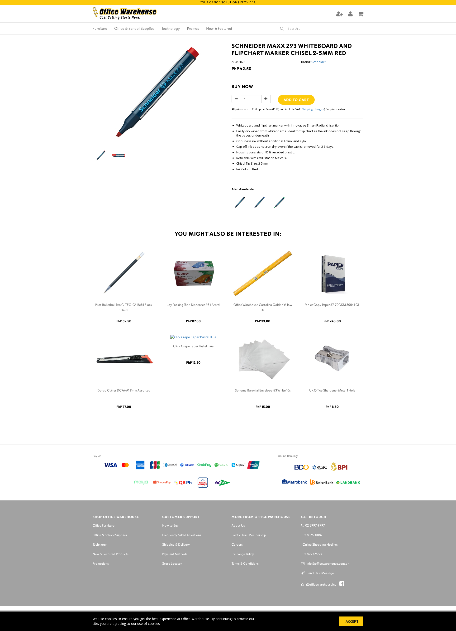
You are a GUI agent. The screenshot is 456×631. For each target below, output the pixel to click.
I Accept (351, 621)
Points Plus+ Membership (249, 535)
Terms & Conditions (245, 564)
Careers (237, 545)
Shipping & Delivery (176, 545)
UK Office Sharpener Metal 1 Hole (332, 390)
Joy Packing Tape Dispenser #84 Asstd (193, 305)
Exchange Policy (243, 554)
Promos (193, 29)
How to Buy (170, 526)
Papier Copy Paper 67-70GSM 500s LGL (332, 305)
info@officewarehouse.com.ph (326, 564)
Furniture (100, 29)
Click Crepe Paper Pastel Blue (193, 346)
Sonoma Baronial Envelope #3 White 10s (263, 390)
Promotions (101, 564)
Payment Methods (174, 554)
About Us (238, 526)
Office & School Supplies (134, 29)
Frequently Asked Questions (181, 535)
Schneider (318, 62)
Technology (171, 29)
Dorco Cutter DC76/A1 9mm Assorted (123, 390)
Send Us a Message (319, 573)
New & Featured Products (110, 554)
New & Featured (219, 29)
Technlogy (100, 545)
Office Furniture (103, 526)
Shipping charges (312, 109)
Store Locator (172, 564)
